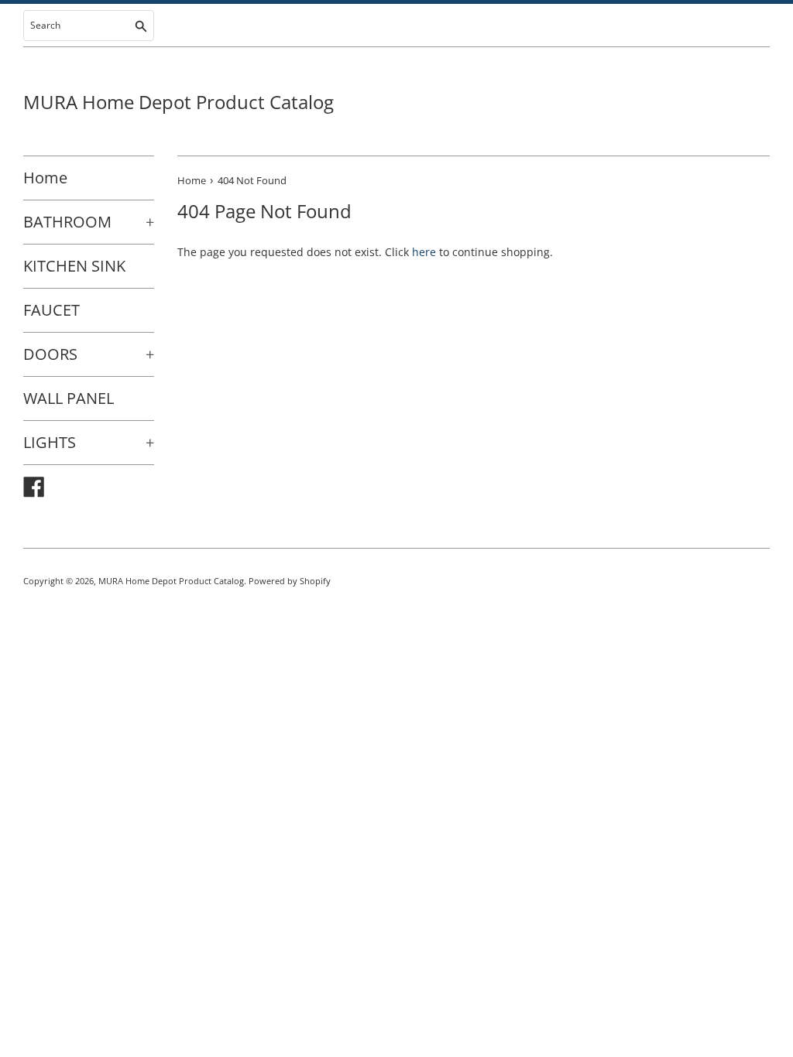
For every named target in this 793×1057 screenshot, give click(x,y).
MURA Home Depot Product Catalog (178, 102)
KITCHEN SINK (74, 265)
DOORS (88, 354)
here (424, 252)
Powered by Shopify (290, 581)
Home (45, 177)
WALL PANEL (68, 398)
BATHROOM (88, 221)
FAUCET (51, 309)
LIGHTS (88, 442)
